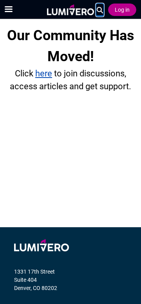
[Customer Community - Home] (70, 9)
